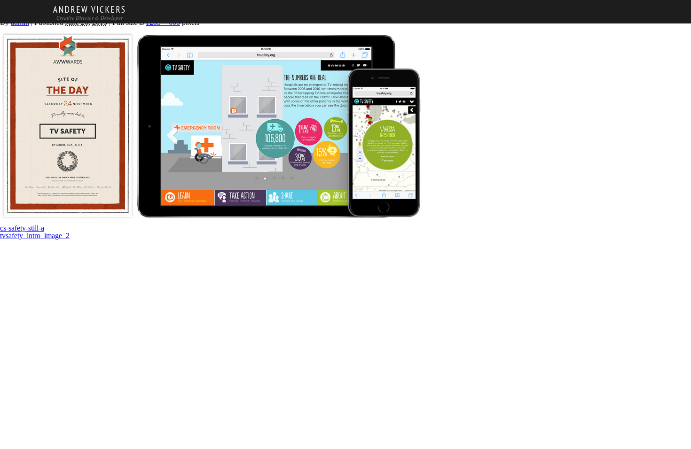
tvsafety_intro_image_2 (35, 236)
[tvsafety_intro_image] (211, 221)
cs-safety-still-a (22, 228)
